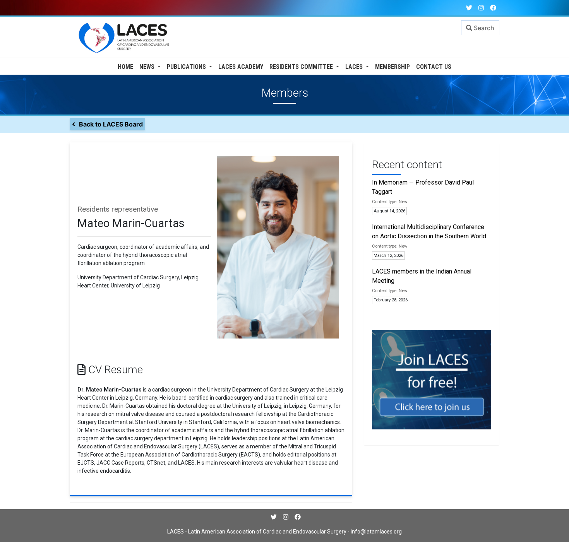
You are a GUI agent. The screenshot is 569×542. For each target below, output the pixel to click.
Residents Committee (301, 66)
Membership (392, 66)
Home (125, 66)
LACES (354, 66)
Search (483, 28)
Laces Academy (240, 66)
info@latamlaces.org (376, 531)
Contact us (433, 66)
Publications (187, 66)
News (147, 66)
